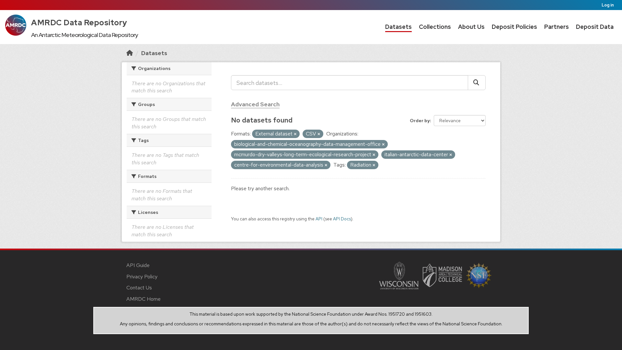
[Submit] (477, 82)
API (319, 219)
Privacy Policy (141, 276)
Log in (608, 5)
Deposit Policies (514, 26)
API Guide (138, 265)
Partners (556, 26)
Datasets (398, 26)
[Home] (129, 53)
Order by (420, 120)
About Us (471, 26)
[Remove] (295, 134)
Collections (435, 26)
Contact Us (139, 287)
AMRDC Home (143, 299)
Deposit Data (595, 26)
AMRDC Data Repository (79, 23)
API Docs (342, 219)
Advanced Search (255, 104)
